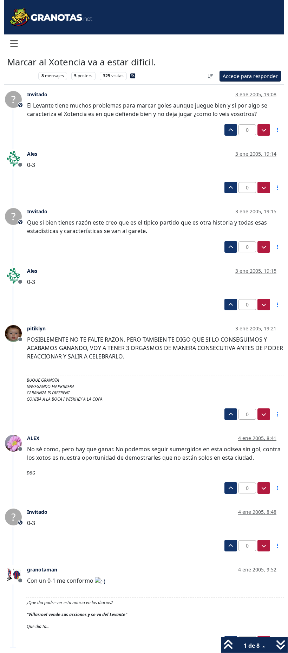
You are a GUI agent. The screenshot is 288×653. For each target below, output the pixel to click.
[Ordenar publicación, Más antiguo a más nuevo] (210, 76)
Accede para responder (250, 76)
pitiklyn (36, 328)
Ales (32, 153)
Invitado (37, 94)
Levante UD (21, 76)
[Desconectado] (16, 158)
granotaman (42, 569)
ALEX (33, 438)
